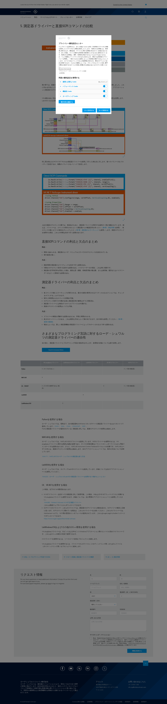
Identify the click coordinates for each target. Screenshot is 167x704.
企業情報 (62, 73)
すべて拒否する (103, 110)
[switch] (105, 86)
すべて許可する (89, 110)
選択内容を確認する (67, 102)
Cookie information (65, 69)
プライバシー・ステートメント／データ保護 (72, 71)
